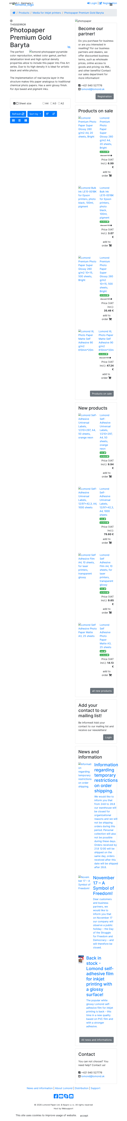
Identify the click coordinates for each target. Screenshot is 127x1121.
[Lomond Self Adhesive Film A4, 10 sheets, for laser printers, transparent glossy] (89, 566)
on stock (103, 152)
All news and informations (96, 1039)
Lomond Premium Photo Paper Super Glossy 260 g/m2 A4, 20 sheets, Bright (106, 132)
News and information (40, 1088)
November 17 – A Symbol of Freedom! (103, 885)
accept (84, 1115)
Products (24, 12)
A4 (46, 103)
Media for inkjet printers (47, 12)
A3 (54, 103)
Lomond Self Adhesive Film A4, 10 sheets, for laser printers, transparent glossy (106, 569)
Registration (109, 3)
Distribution (81, 1088)
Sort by (34, 113)
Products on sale (102, 393)
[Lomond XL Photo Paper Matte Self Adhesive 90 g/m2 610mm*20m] (88, 340)
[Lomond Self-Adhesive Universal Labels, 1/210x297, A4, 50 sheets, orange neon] (89, 426)
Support (95, 1088)
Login (93, 3)
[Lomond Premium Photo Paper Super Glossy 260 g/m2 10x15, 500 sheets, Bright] (89, 269)
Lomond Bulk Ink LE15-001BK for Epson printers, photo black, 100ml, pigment (107, 202)
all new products (102, 690)
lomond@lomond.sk (93, 89)
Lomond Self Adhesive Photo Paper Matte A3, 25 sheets (105, 636)
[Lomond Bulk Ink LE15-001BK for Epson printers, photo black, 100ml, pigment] (89, 197)
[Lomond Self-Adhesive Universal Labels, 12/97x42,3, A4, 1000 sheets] (89, 498)
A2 (62, 103)
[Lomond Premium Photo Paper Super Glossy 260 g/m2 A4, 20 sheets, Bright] (89, 127)
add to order (106, 173)
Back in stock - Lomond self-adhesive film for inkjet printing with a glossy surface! (100, 976)
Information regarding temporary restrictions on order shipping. (106, 777)
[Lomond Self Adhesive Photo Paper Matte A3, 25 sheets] (89, 630)
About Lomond (63, 1088)
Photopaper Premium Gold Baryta (84, 12)
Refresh (17, 113)
